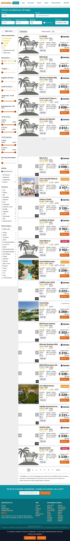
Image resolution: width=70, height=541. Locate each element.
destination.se (49, 527)
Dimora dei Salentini (47, 119)
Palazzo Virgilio (45, 199)
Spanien (60, 505)
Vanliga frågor (5, 508)
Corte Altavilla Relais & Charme (51, 179)
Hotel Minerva (44, 241)
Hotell (39, 3)
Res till (37, 13)
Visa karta (23, 31)
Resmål (66, 3)
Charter (15, 3)
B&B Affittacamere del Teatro (51, 365)
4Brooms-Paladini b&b (48, 78)
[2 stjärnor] (8, 45)
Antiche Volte (44, 427)
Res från (4, 13)
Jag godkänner (30, 538)
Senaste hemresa (21, 20)
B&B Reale (43, 57)
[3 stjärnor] (8, 43)
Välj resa (63, 50)
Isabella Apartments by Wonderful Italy (54, 406)
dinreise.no (57, 527)
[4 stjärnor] (8, 41)
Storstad (31, 3)
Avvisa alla (41, 538)
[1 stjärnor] (8, 48)
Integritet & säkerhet (7, 510)
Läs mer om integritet (35, 534)
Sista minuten (56, 3)
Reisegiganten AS (37, 526)
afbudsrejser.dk (22, 527)
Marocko (60, 519)
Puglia (41, 180)
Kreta (48, 512)
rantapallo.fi (37, 527)
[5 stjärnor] (8, 38)
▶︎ (36, 166)
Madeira (60, 520)
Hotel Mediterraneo (47, 261)
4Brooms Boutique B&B (48, 344)
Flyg (23, 3)
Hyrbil (46, 3)
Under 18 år (50, 505)
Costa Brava (50, 508)
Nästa (58, 470)
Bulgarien (60, 517)
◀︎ (20, 166)
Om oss (3, 505)
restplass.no (5, 527)
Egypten (49, 520)
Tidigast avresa (6, 20)
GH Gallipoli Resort (46, 386)
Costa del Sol (51, 510)
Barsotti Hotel (44, 448)
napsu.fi (43, 527)
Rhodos (60, 512)
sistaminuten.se (13, 527)
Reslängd (32, 20)
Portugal (49, 517)
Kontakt (3, 507)
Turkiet (49, 514)
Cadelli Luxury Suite (47, 282)
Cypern (49, 515)
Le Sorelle (43, 36)
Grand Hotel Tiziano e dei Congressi (53, 98)
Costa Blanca (61, 508)
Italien (51, 38)
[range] (2, 63)
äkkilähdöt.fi (30, 527)
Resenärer (58, 20)
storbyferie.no (64, 527)
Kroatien (60, 515)
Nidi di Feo (43, 158)
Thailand (49, 519)
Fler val (42, 50)
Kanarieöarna (61, 507)
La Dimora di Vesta (46, 220)
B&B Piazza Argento (47, 323)
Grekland (60, 510)
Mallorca (49, 507)
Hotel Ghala (44, 303)
